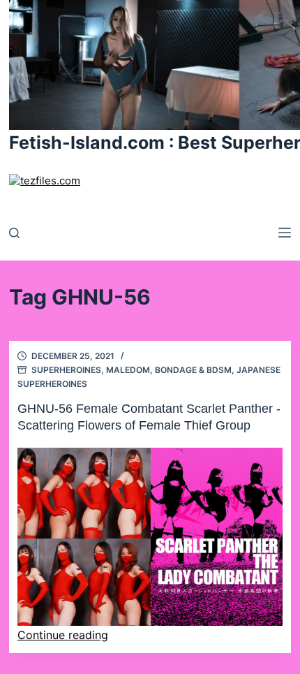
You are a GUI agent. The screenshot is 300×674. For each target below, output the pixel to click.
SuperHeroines (66, 370)
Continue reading (62, 635)
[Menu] (284, 232)
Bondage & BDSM (193, 370)
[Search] (14, 233)
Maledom (128, 370)
